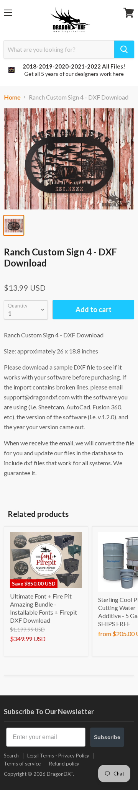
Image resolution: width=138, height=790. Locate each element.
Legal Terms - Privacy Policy (58, 755)
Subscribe (107, 737)
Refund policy (64, 764)
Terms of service (22, 764)
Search (11, 755)
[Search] (124, 49)
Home (12, 97)
